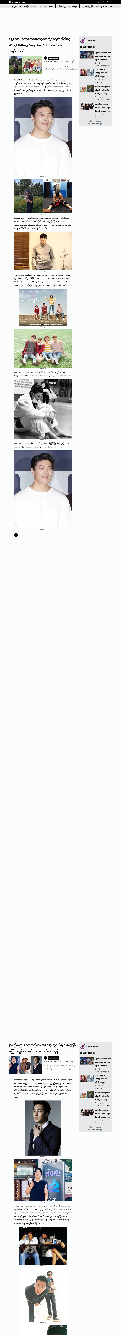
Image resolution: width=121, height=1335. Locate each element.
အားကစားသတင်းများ (46, 6)
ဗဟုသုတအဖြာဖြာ (87, 6)
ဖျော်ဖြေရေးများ (101, 6)
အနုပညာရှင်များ (15, 6)
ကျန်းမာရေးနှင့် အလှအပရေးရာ (67, 6)
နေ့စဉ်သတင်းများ (30, 6)
